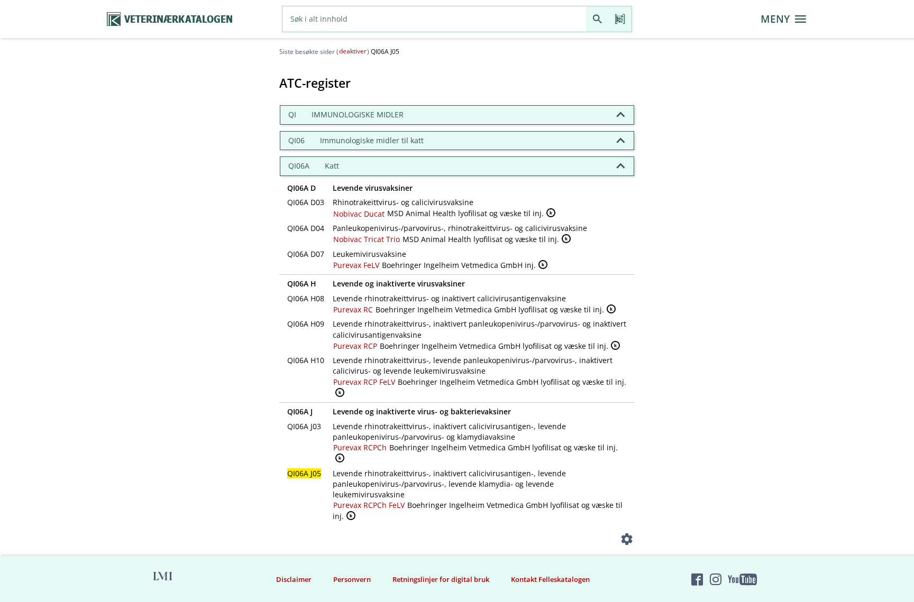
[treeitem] (457, 115)
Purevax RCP (355, 346)
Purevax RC (353, 309)
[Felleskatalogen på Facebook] (697, 579)
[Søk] (597, 19)
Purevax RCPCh (360, 447)
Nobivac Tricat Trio (366, 239)
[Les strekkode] (620, 19)
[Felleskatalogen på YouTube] (742, 579)
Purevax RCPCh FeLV (369, 505)
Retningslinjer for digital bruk (440, 579)
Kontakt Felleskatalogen (550, 579)
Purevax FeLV (356, 265)
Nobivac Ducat (359, 214)
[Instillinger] (627, 541)
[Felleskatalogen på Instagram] (715, 579)
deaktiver (353, 51)
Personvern (352, 579)
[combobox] (434, 19)
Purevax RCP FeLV (364, 382)
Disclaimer (294, 579)
